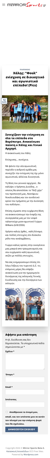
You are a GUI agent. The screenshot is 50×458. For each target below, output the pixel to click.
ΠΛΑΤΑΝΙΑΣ (25, 69)
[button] (3, 4)
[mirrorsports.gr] (26, 5)
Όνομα (9, 374)
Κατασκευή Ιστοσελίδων (17, 451)
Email (9, 387)
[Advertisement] (25, 35)
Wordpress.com (31, 454)
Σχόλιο (9, 351)
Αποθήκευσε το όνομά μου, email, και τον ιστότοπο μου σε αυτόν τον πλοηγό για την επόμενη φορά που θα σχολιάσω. (25, 418)
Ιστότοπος (10, 399)
